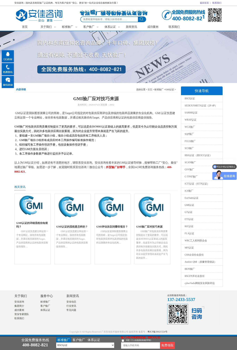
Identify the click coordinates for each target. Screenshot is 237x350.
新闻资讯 (131, 26)
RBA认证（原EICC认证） (198, 155)
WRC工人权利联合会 (196, 240)
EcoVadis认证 (191, 198)
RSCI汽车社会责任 (195, 276)
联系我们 (174, 26)
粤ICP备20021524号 (157, 331)
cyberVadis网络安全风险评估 (200, 283)
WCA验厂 (190, 127)
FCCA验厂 (190, 141)
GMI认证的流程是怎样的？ (72, 226)
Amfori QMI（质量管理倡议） (201, 262)
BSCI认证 (190, 98)
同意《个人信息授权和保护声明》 (139, 340)
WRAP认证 (190, 120)
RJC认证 (189, 226)
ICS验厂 (189, 191)
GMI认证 (189, 205)
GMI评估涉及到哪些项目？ (112, 226)
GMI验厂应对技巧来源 (149, 226)
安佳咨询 (19, 301)
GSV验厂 (189, 169)
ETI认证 (189, 219)
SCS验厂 (189, 148)
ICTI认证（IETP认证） (197, 183)
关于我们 (48, 26)
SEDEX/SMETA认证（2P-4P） (201, 105)
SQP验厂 (189, 134)
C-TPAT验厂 (191, 176)
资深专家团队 (21, 314)
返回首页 (204, 3)
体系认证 (112, 26)
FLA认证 (189, 233)
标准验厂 (69, 26)
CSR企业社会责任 (194, 254)
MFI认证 (189, 247)
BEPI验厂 (190, 269)
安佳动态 (71, 301)
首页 (25, 26)
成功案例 (152, 26)
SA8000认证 (191, 112)
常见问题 (71, 310)
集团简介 (19, 306)
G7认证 (188, 212)
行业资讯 (71, 306)
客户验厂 (90, 26)
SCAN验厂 (190, 162)
